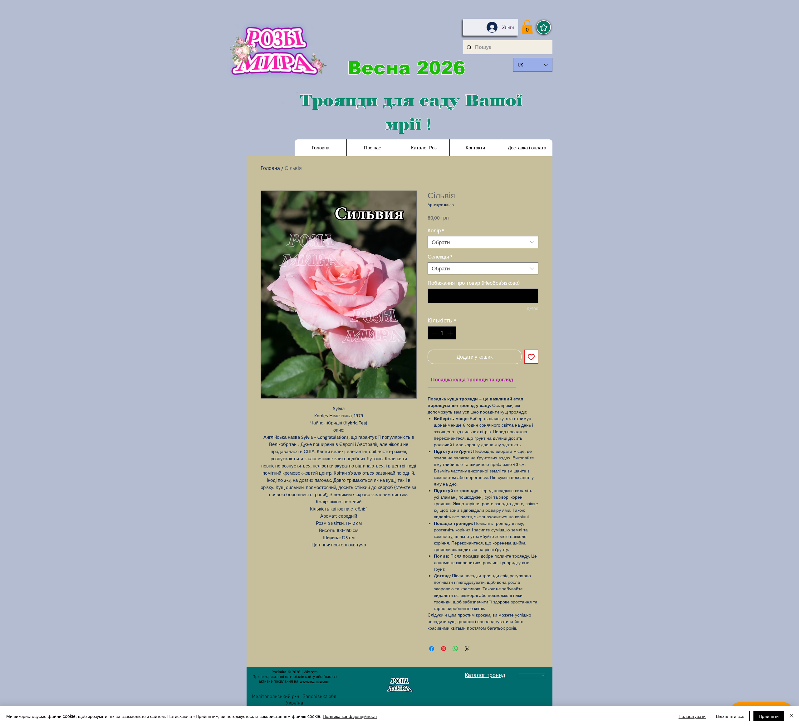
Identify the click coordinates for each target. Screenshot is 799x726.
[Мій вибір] (544, 27)
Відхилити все (730, 716)
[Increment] (450, 333)
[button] (527, 27)
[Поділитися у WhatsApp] (455, 648)
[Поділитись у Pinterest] (443, 648)
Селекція (440, 256)
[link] (472, 379)
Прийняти (769, 716)
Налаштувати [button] (692, 716)
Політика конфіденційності (350, 716)
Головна (270, 168)
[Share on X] (467, 648)
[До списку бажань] (531, 357)
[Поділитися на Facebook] (431, 648)
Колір (436, 230)
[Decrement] (433, 333)
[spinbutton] (442, 333)
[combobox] (483, 242)
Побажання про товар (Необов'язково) (474, 282)
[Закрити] (791, 716)
